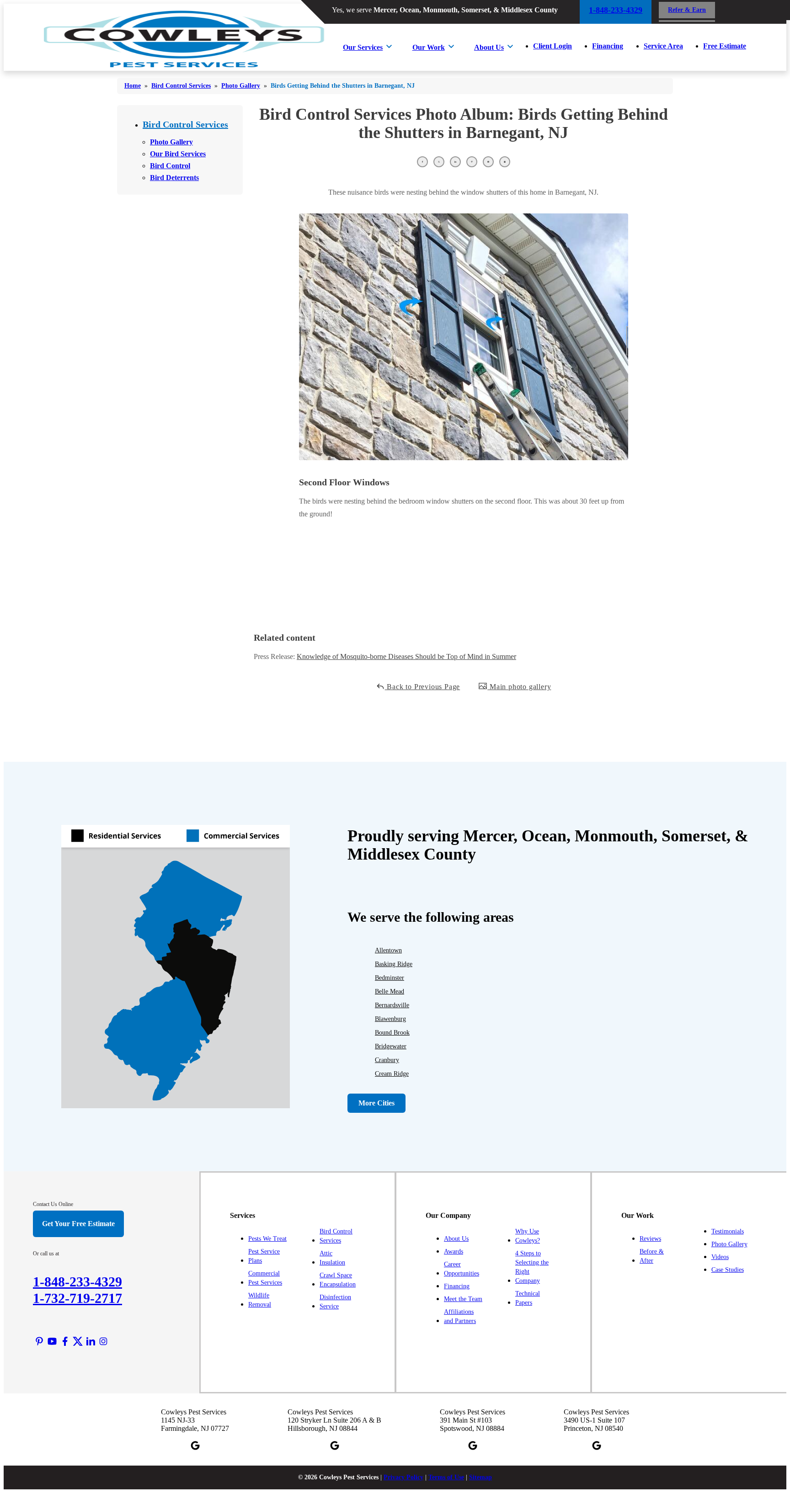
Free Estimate (724, 46)
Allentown (388, 950)
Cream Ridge (392, 1073)
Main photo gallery (519, 687)
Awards (453, 1251)
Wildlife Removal (259, 1300)
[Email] (488, 161)
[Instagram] (103, 1341)
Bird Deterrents (174, 177)
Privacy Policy (403, 1477)
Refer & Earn (687, 9)
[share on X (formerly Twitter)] (438, 161)
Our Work (428, 47)
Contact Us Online (53, 1204)
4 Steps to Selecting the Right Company (532, 1267)
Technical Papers (527, 1298)
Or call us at (46, 1253)
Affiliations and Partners (460, 1316)
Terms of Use (446, 1477)
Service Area (663, 46)
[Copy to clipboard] (504, 161)
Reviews (650, 1238)
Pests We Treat (267, 1238)
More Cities (376, 1103)
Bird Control (170, 166)
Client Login (552, 46)
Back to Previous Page (422, 687)
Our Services (363, 47)
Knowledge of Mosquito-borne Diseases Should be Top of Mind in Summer (406, 656)
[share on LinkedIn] (455, 161)
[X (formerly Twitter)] (77, 1341)
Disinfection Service (335, 1302)
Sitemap (480, 1477)
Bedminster (389, 977)
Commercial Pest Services (265, 1278)
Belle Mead (389, 991)
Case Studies (727, 1269)
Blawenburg (390, 1018)
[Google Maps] (195, 1445)
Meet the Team (463, 1299)
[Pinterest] (39, 1341)
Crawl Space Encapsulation (338, 1280)
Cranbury (387, 1060)
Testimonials (727, 1231)
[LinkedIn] (90, 1341)
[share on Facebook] (422, 161)
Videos (720, 1257)
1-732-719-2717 (77, 1298)
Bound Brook (392, 1032)
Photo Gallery (171, 142)
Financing (607, 46)
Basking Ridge (393, 964)
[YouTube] (52, 1341)
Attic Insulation (332, 1258)
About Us (489, 47)
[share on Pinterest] (471, 161)
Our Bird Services (178, 154)
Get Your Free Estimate (78, 1223)
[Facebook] (64, 1341)
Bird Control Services (185, 124)
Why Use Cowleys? (527, 1236)
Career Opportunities (461, 1269)
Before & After (652, 1256)
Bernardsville (392, 1005)
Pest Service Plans (264, 1256)
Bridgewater (390, 1046)
